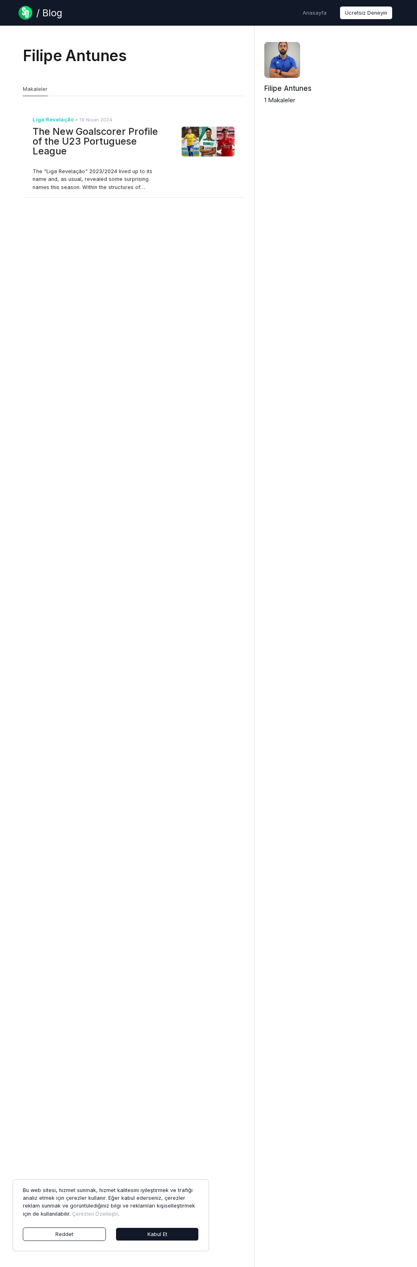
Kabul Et (157, 1234)
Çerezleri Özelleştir (95, 1214)
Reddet (64, 1234)
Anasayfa (315, 13)
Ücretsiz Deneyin (366, 13)
